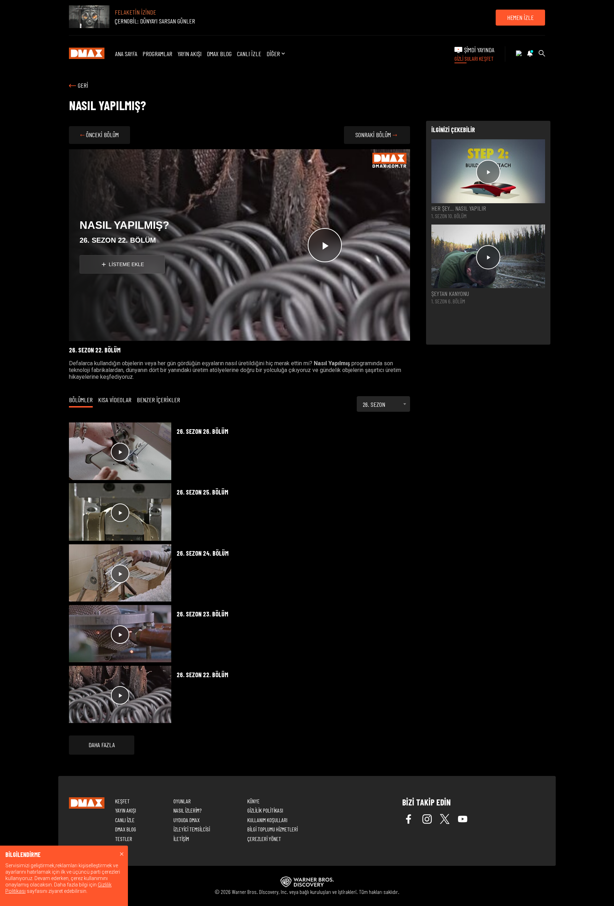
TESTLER (123, 838)
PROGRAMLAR (157, 54)
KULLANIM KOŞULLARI (267, 819)
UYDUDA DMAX (186, 819)
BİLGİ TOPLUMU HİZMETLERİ (272, 829)
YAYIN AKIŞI (189, 54)
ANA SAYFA (126, 54)
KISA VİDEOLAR (114, 400)
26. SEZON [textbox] (374, 404)
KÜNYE (253, 801)
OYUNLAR (182, 801)
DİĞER (273, 54)
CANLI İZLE (249, 54)
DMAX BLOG (219, 54)
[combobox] (383, 404)
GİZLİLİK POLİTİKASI (265, 810)
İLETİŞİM (181, 838)
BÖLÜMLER (81, 400)
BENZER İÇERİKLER (158, 400)
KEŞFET (122, 801)
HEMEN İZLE (520, 17)
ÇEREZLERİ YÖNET (264, 838)
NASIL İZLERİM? (187, 810)
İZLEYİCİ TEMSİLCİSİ (191, 829)
